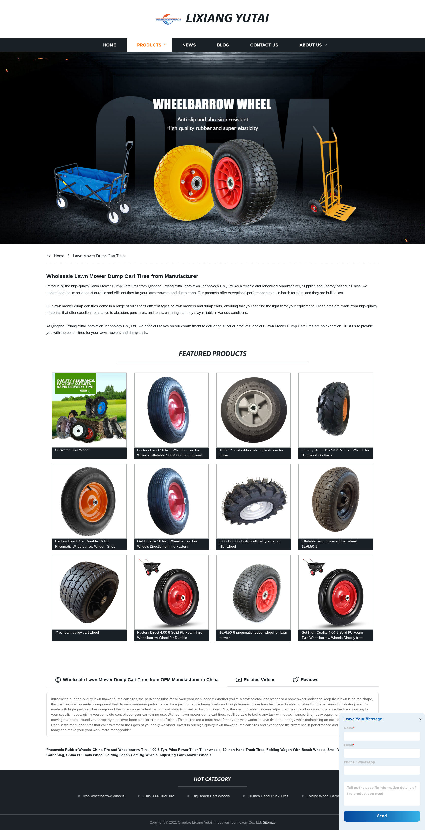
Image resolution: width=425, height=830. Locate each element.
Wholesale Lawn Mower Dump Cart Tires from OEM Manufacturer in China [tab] (141, 679)
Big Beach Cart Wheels (211, 796)
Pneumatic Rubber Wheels (68, 750)
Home (109, 45)
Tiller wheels (210, 750)
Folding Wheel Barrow (324, 796)
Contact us (264, 45)
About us (310, 45)
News (189, 45)
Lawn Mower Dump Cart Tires (99, 256)
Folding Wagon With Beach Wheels (295, 750)
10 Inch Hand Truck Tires (243, 750)
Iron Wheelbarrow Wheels (103, 796)
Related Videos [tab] (259, 679)
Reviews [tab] (309, 679)
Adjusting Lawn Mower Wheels (185, 755)
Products (149, 45)
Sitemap (269, 822)
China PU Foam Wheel (84, 755)
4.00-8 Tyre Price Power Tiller (173, 750)
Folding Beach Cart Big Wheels (131, 755)
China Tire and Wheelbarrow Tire (120, 750)
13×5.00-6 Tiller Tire (158, 796)
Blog (223, 45)
